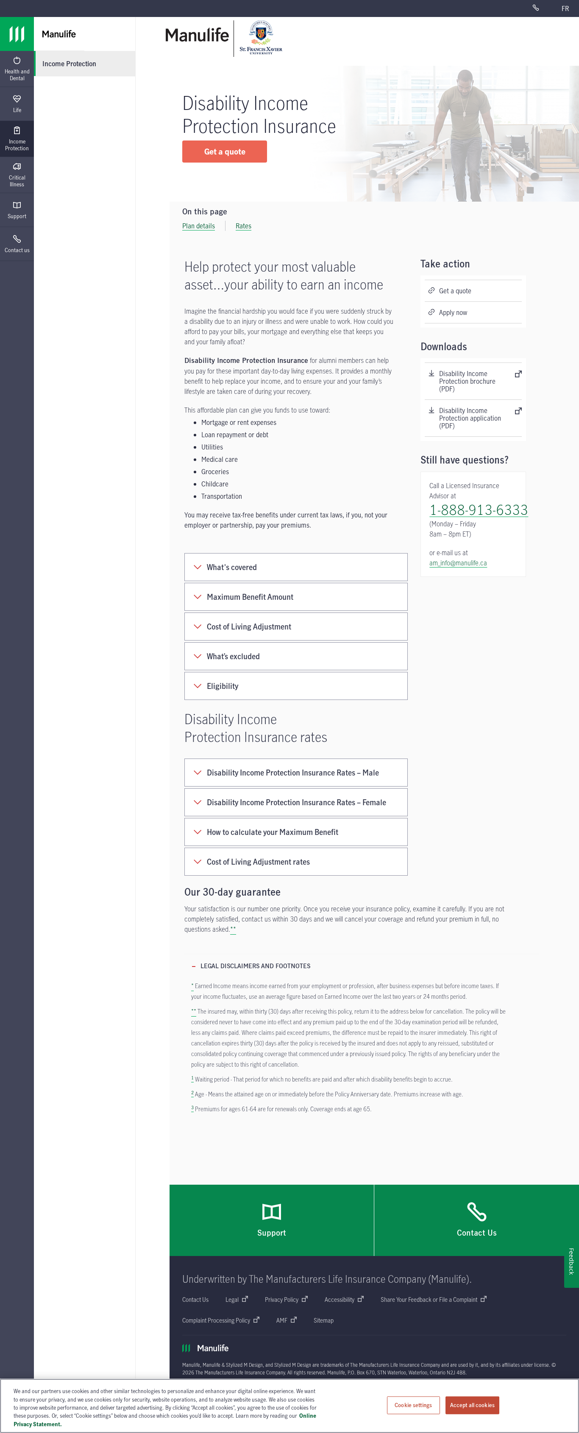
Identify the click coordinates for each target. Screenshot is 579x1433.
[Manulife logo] (17, 34)
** (233, 929)
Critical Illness (17, 181)
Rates (243, 225)
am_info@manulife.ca (458, 563)
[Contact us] (541, 8)
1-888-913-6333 (478, 509)
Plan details (198, 225)
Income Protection (17, 145)
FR (565, 8)
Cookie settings (413, 1405)
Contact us (17, 250)
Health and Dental (17, 74)
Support (17, 216)
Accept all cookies (472, 1405)
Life (17, 110)
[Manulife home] (197, 34)
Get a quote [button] (224, 151)
